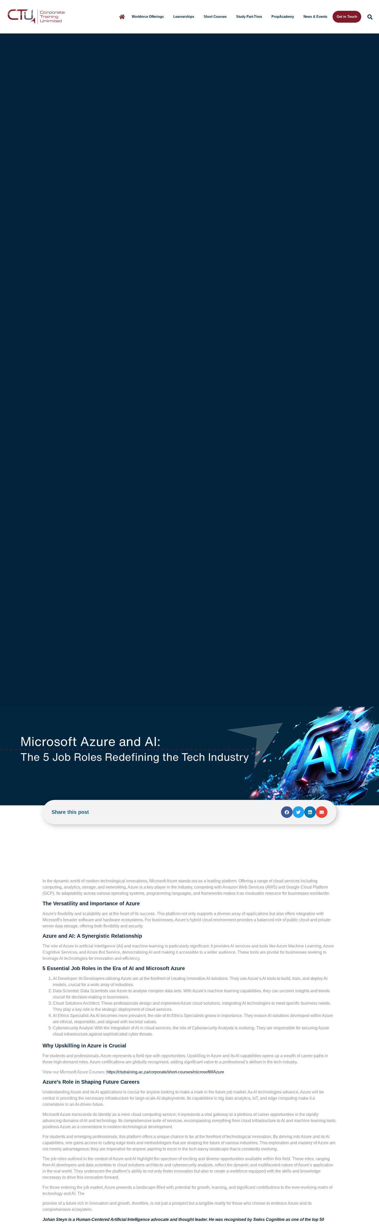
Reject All (67, 1203)
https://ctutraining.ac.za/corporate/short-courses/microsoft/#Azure (165, 398)
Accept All (102, 1203)
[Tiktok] (87, 646)
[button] (287, 138)
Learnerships (183, 17)
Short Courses (215, 17)
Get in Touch (347, 17)
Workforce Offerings (148, 17)
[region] (67, 1183)
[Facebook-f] (29, 646)
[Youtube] (58, 646)
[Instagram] (73, 646)
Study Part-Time (249, 17)
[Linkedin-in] (101, 646)
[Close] (120, 1155)
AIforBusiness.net (244, 552)
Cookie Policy (43, 1189)
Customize (33, 1203)
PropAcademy (282, 17)
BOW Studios (259, 727)
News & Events (315, 17)
